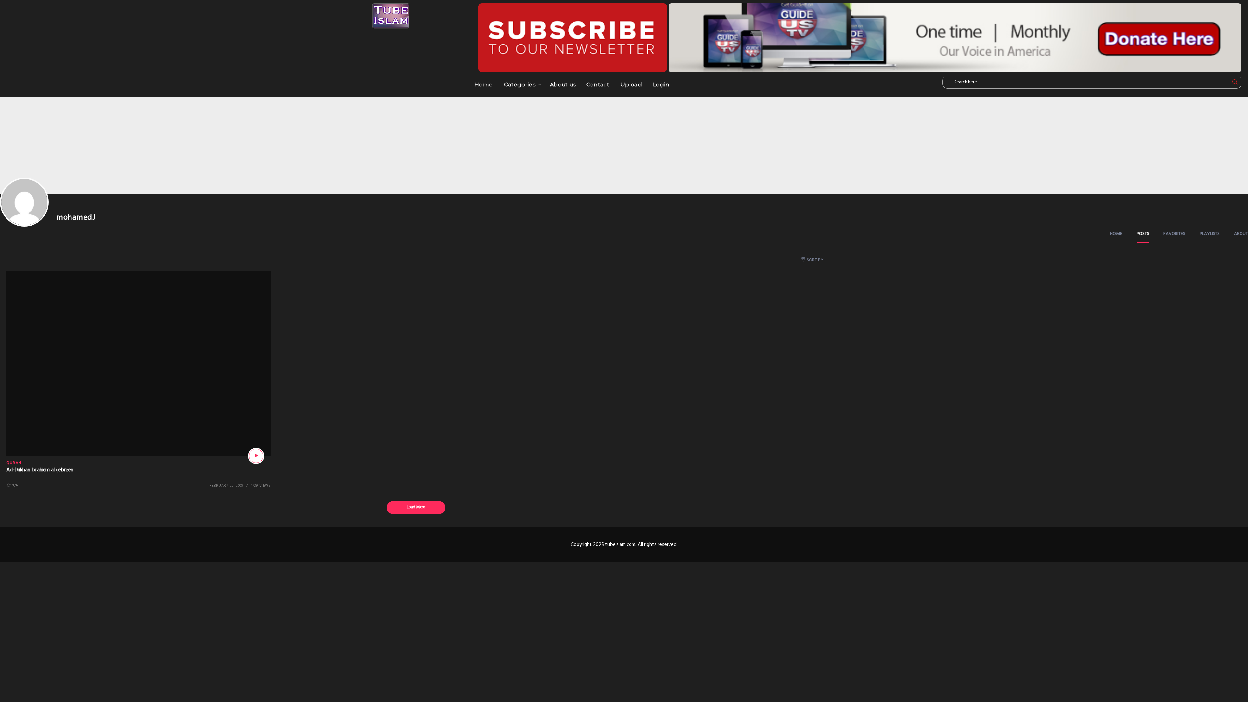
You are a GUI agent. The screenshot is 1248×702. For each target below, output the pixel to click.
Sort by (815, 260)
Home (483, 84)
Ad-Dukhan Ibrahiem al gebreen (39, 470)
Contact (597, 84)
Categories (520, 84)
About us (563, 84)
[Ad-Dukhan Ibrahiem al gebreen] (256, 456)
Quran (13, 463)
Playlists (1210, 234)
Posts (1143, 234)
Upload (631, 84)
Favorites (1174, 234)
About (1241, 234)
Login (661, 84)
